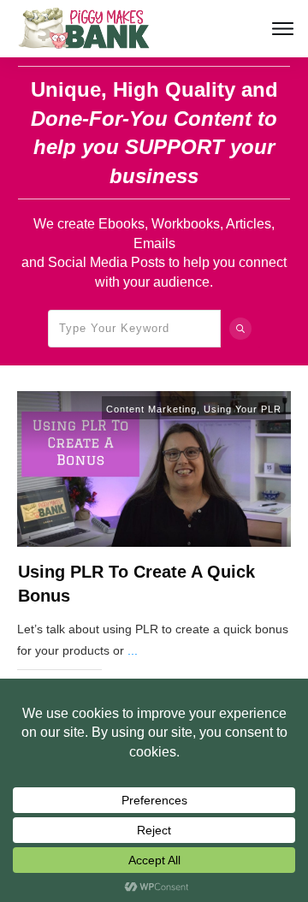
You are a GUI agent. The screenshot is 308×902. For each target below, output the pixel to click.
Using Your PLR (242, 409)
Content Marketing (151, 409)
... (132, 650)
